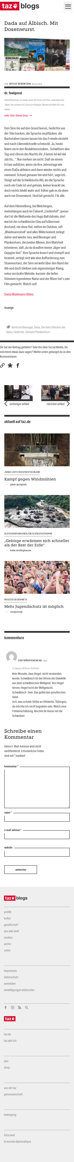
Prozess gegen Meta (15, 599)
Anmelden (10, 983)
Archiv (7, 944)
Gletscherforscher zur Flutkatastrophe (28, 533)
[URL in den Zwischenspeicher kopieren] (2, 365)
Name (8, 812)
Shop (7, 1067)
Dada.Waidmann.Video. (19, 294)
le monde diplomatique (17, 1141)
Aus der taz (10, 1088)
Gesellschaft (11, 925)
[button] (10, 365)
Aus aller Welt (11, 931)
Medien (8, 937)
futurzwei (9, 1135)
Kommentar (11, 766)
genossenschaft (13, 1094)
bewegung (10, 1114)
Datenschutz (11, 977)
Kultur (7, 918)
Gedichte (19, 332)
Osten (7, 950)
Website (8, 847)
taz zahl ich (10, 1040)
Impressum (10, 971)
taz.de (7, 1034)
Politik (7, 912)
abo (6, 1061)
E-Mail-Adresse (12, 830)
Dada (37, 327)
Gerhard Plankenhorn (37, 332)
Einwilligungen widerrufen (19, 990)
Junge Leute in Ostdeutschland (22, 472)
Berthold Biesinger (22, 327)
